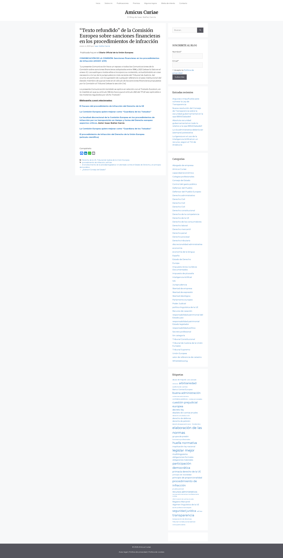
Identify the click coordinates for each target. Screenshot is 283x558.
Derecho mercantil (181, 229)
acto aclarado (191, 380)
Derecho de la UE (89, 160)
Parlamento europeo (182, 300)
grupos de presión (180, 436)
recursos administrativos (184, 492)
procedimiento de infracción (93, 162)
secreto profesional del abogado (181, 507)
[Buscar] (200, 30)
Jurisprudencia (179, 285)
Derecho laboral (180, 225)
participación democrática (181, 466)
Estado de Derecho (181, 259)
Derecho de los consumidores (187, 222)
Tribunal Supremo (181, 350)
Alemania (175, 383)
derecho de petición (181, 421)
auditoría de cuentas (179, 387)
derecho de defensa (181, 418)
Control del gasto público (184, 184)
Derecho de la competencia (185, 214)
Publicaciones (122, 3)
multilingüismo (180, 454)
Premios (136, 3)
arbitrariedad (187, 383)
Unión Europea (179, 353)
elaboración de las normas (187, 430)
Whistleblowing (180, 361)
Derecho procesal (181, 237)
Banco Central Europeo (182, 389)
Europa (175, 263)
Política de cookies (156, 552)
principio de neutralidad (181, 475)
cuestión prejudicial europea (185, 404)
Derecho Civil (178, 199)
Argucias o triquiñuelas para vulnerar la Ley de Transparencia (185, 102)
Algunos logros (150, 3)
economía (177, 248)
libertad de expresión (182, 292)
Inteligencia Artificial (182, 277)
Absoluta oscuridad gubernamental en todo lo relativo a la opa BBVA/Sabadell (187, 123)
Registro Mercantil (181, 501)
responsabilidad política (183, 328)
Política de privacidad (138, 552)
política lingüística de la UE (185, 307)
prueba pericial (178, 489)
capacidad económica (183, 173)
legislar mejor (183, 450)
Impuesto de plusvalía (183, 273)
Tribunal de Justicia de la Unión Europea (113, 160)
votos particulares (178, 524)
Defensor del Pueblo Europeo (186, 192)
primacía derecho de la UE (186, 471)
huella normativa (184, 443)
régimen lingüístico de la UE (185, 504)
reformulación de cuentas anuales (183, 499)
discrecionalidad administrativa (187, 244)
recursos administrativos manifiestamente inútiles (185, 495)
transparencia (183, 515)
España (176, 256)
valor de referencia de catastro (187, 357)
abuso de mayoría (179, 380)
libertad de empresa (182, 288)
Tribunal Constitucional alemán (183, 522)
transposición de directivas (182, 519)
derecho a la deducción (181, 415)
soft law (109, 162)
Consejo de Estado (181, 180)
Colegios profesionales (183, 177)
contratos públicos (180, 399)
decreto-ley (178, 409)
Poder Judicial (179, 303)
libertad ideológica (181, 296)
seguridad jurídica (184, 510)
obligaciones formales (182, 457)
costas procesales (195, 399)
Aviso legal (123, 552)
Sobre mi (108, 3)
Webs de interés (168, 3)
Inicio (98, 3)
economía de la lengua (183, 252)
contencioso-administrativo (180, 396)
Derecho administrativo (183, 195)
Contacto (183, 3)
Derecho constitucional (183, 210)
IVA (174, 281)
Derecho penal (179, 233)
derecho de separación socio (181, 424)
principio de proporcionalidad (187, 477)
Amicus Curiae (141, 12)
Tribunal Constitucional (183, 339)
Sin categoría (178, 335)
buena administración (186, 393)
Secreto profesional (181, 332)
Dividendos (196, 424)
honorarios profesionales (181, 439)
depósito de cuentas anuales (185, 413)
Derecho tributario (181, 240)
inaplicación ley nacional (183, 446)
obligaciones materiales (182, 460)
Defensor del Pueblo (182, 188)
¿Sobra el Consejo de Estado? (94, 170)
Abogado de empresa (182, 165)
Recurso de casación (182, 311)
